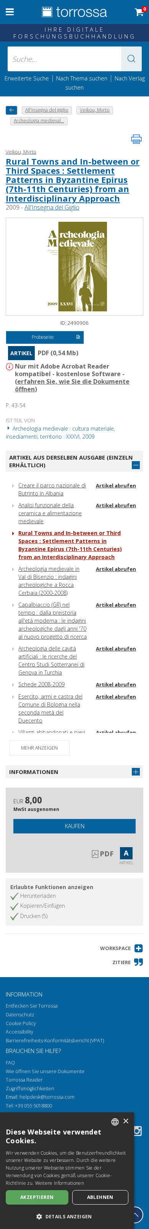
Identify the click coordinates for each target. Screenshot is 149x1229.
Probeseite (43, 337)
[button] (131, 58)
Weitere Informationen (59, 1183)
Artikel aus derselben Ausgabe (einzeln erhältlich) (71, 461)
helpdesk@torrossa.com (46, 1097)
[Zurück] (11, 110)
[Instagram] (136, 1132)
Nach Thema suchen (81, 78)
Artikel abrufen (116, 485)
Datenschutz (20, 1014)
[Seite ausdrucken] (136, 139)
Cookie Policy (21, 1023)
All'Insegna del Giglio (51, 207)
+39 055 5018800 (33, 1105)
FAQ (10, 1062)
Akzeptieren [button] (36, 1197)
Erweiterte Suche (27, 78)
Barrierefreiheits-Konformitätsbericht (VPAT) (55, 1040)
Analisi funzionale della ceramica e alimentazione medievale (50, 513)
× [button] (125, 1121)
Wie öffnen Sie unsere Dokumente (45, 1071)
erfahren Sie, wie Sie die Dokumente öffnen (72, 385)
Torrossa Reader (24, 1080)
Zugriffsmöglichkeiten (30, 1088)
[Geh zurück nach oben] (134, 1215)
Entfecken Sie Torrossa (32, 1006)
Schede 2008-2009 (41, 684)
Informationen (33, 772)
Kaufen (74, 826)
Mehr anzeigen (39, 748)
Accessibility (19, 1032)
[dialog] (67, 1170)
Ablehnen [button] (100, 1197)
